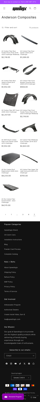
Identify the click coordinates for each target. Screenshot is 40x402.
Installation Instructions (13, 239)
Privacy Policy (9, 286)
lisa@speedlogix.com (12, 319)
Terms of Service (10, 291)
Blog (6, 244)
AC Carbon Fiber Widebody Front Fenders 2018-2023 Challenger (29, 141)
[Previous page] (5, 214)
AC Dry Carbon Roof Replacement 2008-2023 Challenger (10, 171)
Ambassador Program (12, 305)
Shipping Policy (10, 272)
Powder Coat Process (12, 249)
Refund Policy (9, 277)
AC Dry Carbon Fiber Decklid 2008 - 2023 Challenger (8, 200)
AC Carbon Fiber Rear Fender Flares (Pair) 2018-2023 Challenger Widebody (10, 52)
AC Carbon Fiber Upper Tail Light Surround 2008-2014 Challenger (29, 171)
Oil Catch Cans (9, 235)
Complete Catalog (11, 254)
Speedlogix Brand (11, 230)
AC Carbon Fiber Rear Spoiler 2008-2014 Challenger (27, 52)
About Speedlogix (11, 267)
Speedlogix (13, 393)
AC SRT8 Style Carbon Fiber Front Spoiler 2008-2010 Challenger (10, 141)
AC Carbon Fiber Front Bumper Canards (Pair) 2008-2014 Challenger (27, 82)
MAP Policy (8, 282)
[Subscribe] (33, 355)
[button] (4, 8)
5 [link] (34, 214)
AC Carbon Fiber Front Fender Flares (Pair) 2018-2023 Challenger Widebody (29, 111)
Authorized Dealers (11, 310)
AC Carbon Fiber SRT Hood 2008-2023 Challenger (10, 111)
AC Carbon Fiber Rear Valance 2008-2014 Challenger (9, 82)
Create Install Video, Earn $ (14, 314)
